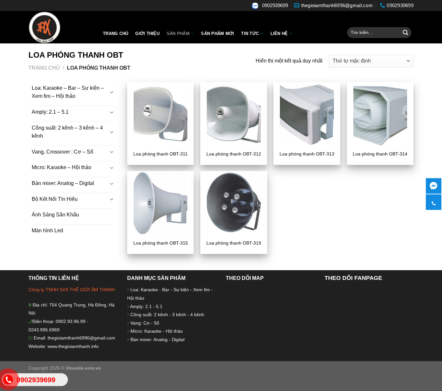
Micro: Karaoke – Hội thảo (61, 167)
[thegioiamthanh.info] (60, 27)
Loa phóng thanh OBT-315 (160, 243)
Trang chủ (115, 33)
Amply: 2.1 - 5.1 (146, 306)
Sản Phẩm (178, 33)
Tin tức (250, 33)
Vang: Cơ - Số (144, 323)
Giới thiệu (147, 33)
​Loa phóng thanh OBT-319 (233, 243)
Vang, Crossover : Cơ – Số (62, 152)
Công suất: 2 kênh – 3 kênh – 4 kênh (67, 132)
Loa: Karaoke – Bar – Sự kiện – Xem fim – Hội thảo (68, 92)
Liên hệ (279, 33)
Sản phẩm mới (217, 33)
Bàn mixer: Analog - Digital (157, 339)
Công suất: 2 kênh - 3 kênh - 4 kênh (166, 314)
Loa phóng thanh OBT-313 (307, 153)
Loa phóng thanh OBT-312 (233, 153)
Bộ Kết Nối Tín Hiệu (55, 199)
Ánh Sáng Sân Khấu (55, 214)
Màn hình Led (47, 230)
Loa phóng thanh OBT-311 (160, 153)
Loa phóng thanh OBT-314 (380, 153)
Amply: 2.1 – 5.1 (50, 112)
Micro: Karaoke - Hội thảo (156, 331)
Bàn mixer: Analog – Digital (63, 183)
